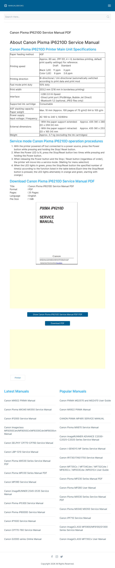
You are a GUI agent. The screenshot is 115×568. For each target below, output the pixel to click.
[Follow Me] (52, 556)
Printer (18, 377)
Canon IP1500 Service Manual (20, 521)
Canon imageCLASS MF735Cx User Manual (83, 539)
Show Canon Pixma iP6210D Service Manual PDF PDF (57, 314)
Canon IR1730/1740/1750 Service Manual (81, 457)
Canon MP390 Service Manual (20, 482)
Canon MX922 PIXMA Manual (19, 400)
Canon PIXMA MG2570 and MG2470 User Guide (85, 400)
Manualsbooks (16, 5)
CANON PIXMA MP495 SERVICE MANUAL (82, 418)
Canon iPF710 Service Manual (75, 518)
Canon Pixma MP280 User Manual (78, 487)
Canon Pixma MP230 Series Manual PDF (25, 473)
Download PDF (57, 323)
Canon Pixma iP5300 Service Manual (23, 503)
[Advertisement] (57, 288)
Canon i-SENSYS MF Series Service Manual (82, 448)
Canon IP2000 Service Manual (20, 418)
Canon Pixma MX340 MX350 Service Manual (28, 409)
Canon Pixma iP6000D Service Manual (24, 512)
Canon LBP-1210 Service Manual (21, 451)
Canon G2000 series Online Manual (23, 539)
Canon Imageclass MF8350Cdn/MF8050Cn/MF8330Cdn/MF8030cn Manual (30, 430)
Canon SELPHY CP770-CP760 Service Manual (28, 442)
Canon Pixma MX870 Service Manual (79, 427)
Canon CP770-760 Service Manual (22, 530)
